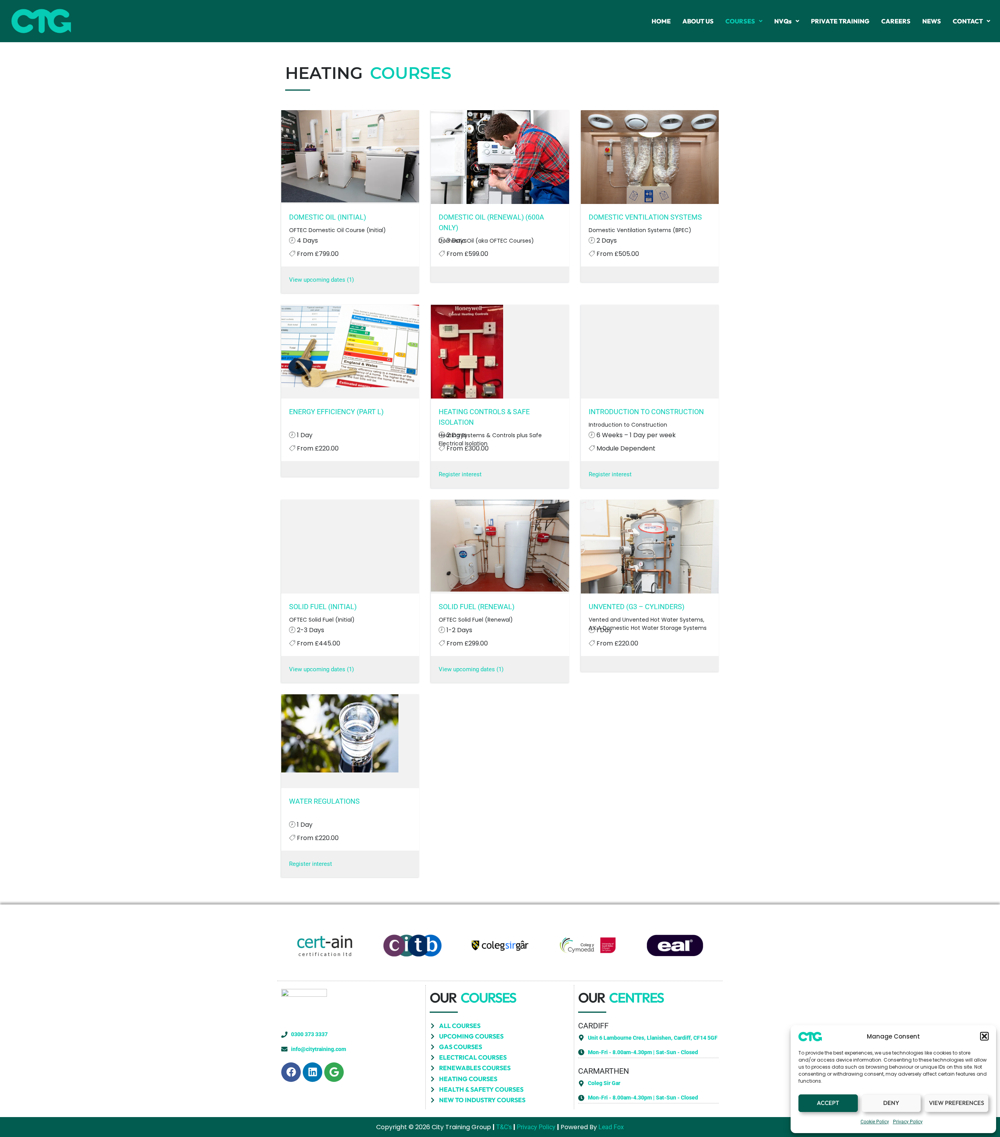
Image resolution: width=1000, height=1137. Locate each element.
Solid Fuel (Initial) (323, 606)
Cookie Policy (875, 1121)
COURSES (740, 21)
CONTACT (968, 21)
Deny (891, 1103)
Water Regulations (324, 801)
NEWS (931, 21)
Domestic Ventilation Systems (645, 217)
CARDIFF (593, 1025)
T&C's (504, 1127)
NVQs (783, 21)
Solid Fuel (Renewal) (476, 606)
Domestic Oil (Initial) (327, 217)
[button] (984, 1036)
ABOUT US (698, 21)
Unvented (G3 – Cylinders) (636, 606)
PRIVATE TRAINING (840, 21)
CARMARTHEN (603, 1071)
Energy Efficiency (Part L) (336, 412)
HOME (661, 21)
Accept (828, 1103)
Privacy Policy (908, 1121)
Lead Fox (611, 1127)
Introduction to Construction (646, 412)
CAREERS (896, 21)
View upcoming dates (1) (321, 279)
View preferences (956, 1103)
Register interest (460, 474)
